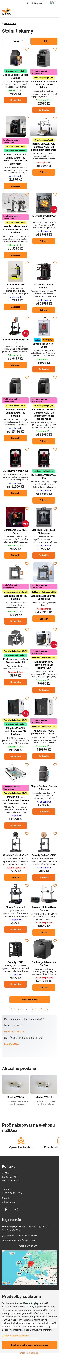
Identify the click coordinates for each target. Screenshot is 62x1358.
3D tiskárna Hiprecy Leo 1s (16, 341)
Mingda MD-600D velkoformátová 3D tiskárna (15, 731)
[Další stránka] (47, 1009)
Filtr (46, 41)
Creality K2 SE (15, 962)
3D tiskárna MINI (16, 284)
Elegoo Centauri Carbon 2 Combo (16, 76)
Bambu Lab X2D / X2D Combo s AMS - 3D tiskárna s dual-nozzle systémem (15, 159)
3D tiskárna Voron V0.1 (15, 470)
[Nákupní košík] (47, 11)
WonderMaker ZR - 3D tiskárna (15, 597)
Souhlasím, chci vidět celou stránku (29, 1345)
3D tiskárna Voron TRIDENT (44, 286)
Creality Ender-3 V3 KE (15, 855)
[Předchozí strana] (12, 1009)
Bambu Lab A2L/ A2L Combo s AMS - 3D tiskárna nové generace (44, 146)
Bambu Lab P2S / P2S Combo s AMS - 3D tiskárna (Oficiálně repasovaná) (44, 414)
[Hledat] (38, 11)
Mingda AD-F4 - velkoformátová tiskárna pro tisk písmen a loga (15, 800)
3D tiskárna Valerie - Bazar (44, 345)
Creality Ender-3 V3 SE (44, 855)
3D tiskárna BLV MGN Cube (15, 531)
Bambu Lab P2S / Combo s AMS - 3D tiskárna (15, 412)
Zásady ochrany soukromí (15, 1335)
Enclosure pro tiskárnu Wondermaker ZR (15, 661)
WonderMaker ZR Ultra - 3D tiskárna (44, 597)
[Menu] (55, 11)
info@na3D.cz (11, 1044)
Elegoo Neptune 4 (15, 907)
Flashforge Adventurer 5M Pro (44, 964)
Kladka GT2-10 (15, 1097)
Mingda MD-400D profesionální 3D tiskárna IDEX (43, 664)
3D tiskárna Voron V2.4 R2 (43, 217)
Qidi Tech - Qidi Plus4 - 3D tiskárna (44, 531)
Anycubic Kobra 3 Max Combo (44, 909)
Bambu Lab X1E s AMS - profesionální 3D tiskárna (44, 84)
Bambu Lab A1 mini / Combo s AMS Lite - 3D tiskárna (15, 229)
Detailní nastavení (29, 1352)
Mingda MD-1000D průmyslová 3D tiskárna (44, 732)
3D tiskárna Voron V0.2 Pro (43, 476)
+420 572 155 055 (14, 1031)
